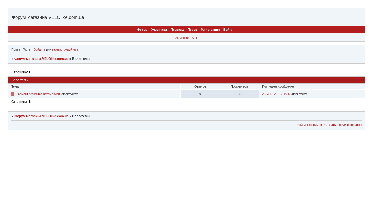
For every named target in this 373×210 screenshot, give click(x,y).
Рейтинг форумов (309, 124)
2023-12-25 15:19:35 (276, 93)
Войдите (39, 49)
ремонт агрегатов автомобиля (39, 93)
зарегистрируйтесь (65, 49)
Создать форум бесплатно (343, 124)
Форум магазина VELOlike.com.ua (41, 59)
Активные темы (186, 37)
